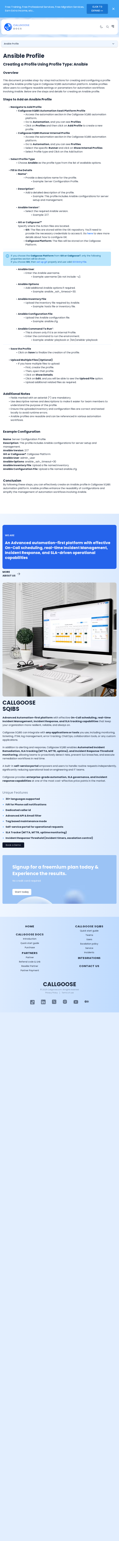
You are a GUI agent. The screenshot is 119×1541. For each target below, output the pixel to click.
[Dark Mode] (101, 26)
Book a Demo (13, 845)
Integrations (89, 958)
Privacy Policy (51, 993)
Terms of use (68, 993)
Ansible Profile (11, 43)
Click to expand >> (97, 9)
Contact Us (89, 966)
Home (29, 926)
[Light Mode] (32, 1002)
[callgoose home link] (8, 27)
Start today (22, 892)
